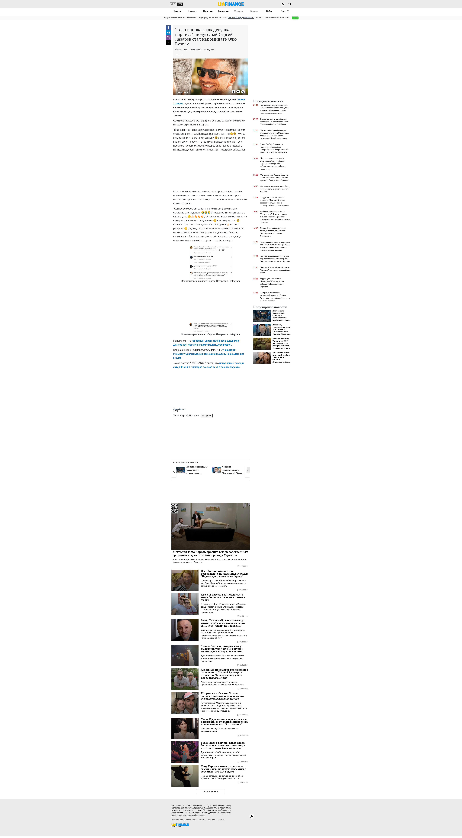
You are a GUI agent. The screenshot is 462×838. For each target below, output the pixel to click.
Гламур (254, 11)
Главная (177, 11)
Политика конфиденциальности (183, 820)
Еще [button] (283, 11)
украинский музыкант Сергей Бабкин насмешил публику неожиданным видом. (208, 354)
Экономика (223, 11)
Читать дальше (210, 791)
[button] (173, 471)
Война (269, 11)
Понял (295, 18)
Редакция (211, 820)
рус (180, 4)
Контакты (221, 820)
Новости (192, 11)
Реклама (202, 820)
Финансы (238, 11)
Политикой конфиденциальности (241, 18)
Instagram (206, 416)
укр (173, 4)
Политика (208, 11)
